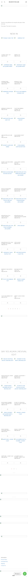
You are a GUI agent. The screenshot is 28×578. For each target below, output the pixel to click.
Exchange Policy (4, 561)
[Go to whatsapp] (24, 573)
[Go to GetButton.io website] (25, 576)
